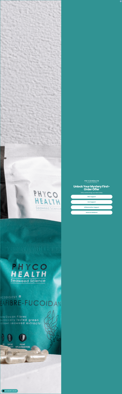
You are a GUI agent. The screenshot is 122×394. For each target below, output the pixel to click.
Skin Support (91, 197)
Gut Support (92, 202)
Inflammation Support (91, 207)
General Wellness (92, 212)
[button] (9, 391)
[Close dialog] (120, 1)
